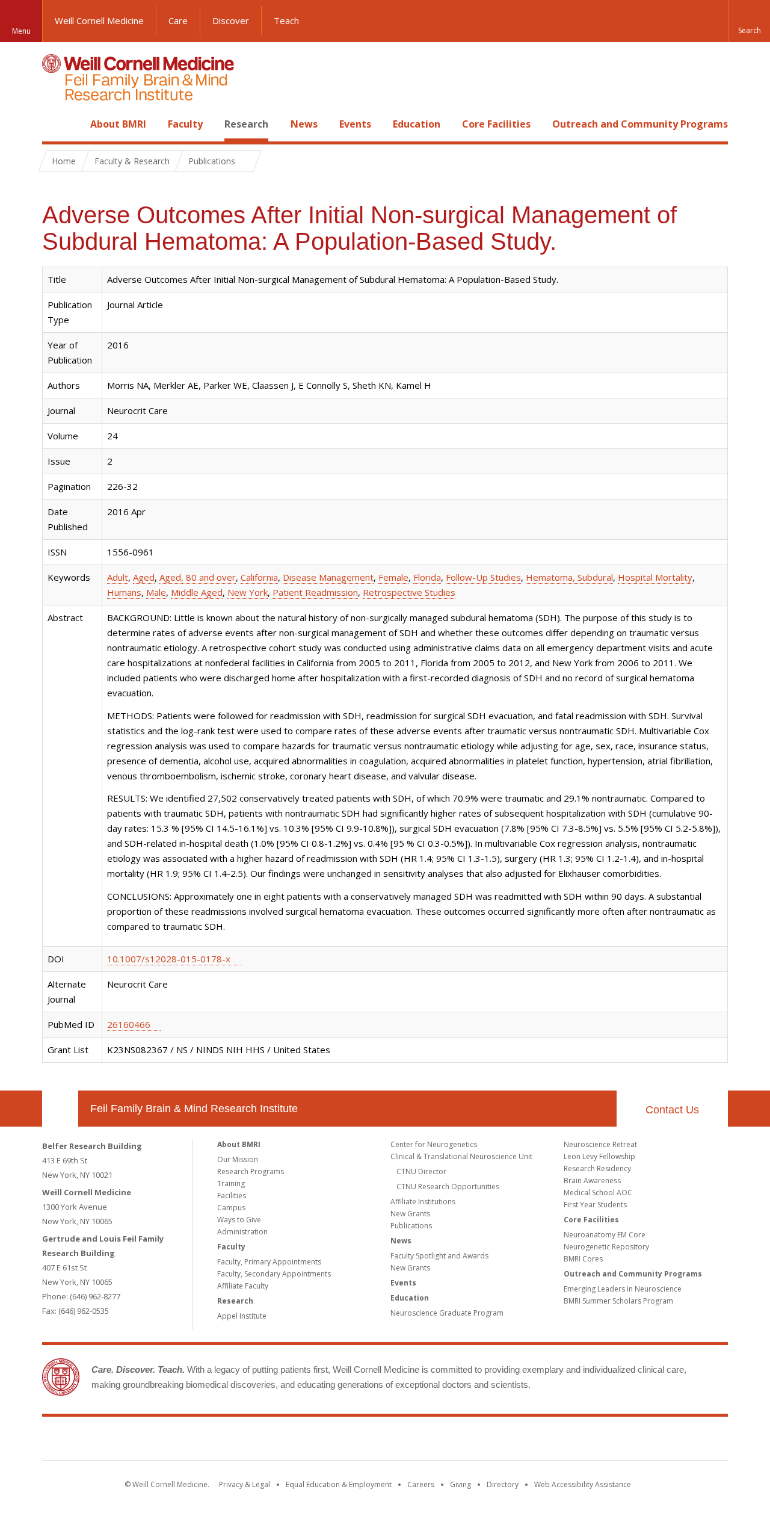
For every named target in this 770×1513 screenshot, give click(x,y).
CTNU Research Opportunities (447, 1186)
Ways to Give (239, 1219)
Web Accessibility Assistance (582, 1484)
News (304, 124)
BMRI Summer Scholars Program (618, 1301)
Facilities (231, 1195)
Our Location (60, 1109)
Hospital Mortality (655, 577)
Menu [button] (21, 31)
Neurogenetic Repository (606, 1247)
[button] (749, 21)
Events (355, 124)
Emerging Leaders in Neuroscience (623, 1289)
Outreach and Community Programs (640, 124)
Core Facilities (496, 124)
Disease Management (328, 577)
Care (178, 20)
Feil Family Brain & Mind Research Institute (194, 1109)
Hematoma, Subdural (569, 577)
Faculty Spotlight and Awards (439, 1256)
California (259, 577)
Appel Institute (241, 1316)
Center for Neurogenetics (433, 1144)
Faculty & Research (132, 161)
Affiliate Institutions (422, 1201)
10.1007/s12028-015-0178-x (168, 959)
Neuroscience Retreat (600, 1144)
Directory (503, 1484)
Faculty (185, 124)
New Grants (410, 1213)
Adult (117, 577)
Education (416, 124)
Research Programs (250, 1171)
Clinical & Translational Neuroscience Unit (461, 1156)
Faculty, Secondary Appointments (274, 1274)
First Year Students (595, 1204)
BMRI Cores (583, 1259)
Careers (420, 1484)
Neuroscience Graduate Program (447, 1313)
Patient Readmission (315, 592)
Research (246, 124)
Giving (460, 1484)
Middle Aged (197, 592)
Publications (411, 1226)
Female (393, 577)
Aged (144, 577)
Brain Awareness (592, 1180)
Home (55, 124)
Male (156, 592)
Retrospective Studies (409, 592)
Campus (231, 1207)
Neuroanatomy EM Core (604, 1235)
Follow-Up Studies (483, 577)
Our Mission (237, 1159)
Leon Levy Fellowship (599, 1156)
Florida (427, 577)
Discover (230, 20)
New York (247, 592)
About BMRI (118, 124)
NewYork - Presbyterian (486, 1441)
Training (231, 1183)
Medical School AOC (598, 1192)
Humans (124, 592)
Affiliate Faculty (242, 1286)
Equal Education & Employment (339, 1484)
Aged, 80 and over (197, 577)
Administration (242, 1232)
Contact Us (672, 1110)
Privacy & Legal (244, 1484)
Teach (286, 20)
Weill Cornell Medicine (99, 20)
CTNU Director (421, 1171)
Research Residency (597, 1168)
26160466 (128, 1024)
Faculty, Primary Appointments (269, 1262)
